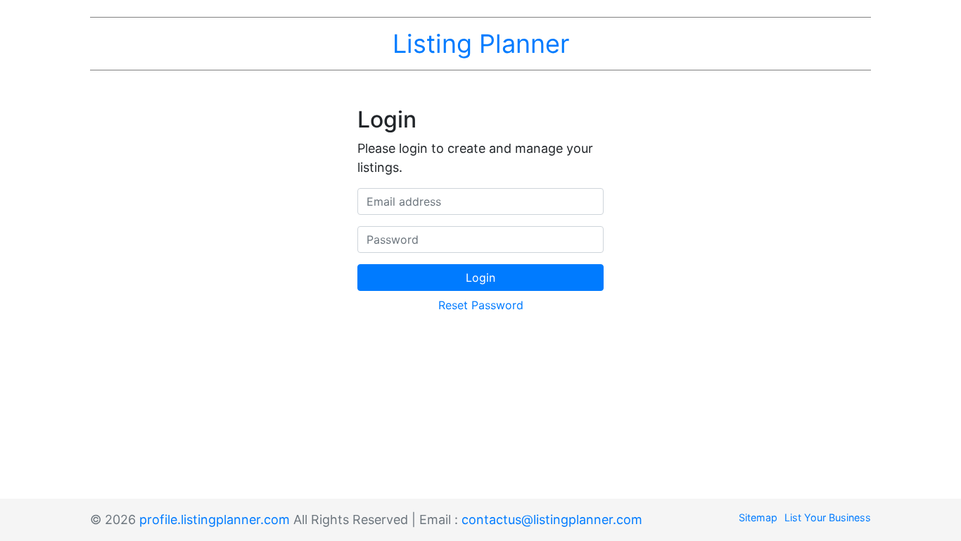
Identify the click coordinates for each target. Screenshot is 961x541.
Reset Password (480, 305)
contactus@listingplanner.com (552, 519)
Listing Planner (481, 43)
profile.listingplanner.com (214, 519)
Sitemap (758, 517)
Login (480, 277)
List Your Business (827, 517)
